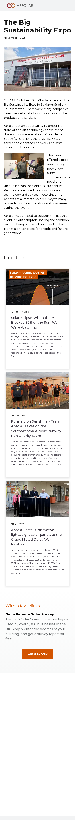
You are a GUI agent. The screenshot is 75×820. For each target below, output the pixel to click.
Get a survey (38, 654)
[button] (65, 5)
